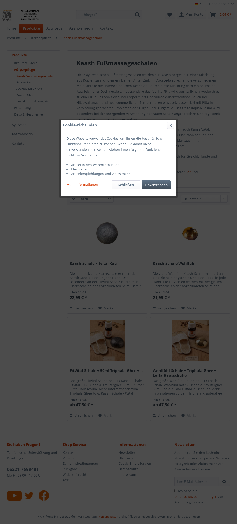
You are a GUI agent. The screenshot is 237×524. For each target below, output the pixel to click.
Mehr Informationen (82, 184)
